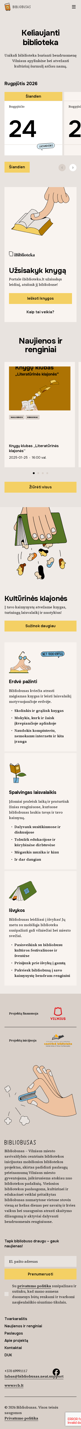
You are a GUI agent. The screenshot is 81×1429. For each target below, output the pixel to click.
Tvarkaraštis (15, 1318)
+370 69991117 (15, 1370)
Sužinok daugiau (40, 626)
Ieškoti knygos (40, 298)
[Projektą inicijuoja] (58, 1040)
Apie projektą (16, 1340)
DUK (8, 1355)
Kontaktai (13, 1347)
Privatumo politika (21, 1418)
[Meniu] (74, 7)
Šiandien (17, 167)
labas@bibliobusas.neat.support (33, 1376)
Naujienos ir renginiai (23, 1326)
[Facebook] (56, 1371)
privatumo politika (34, 1285)
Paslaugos (13, 1333)
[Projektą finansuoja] (58, 1013)
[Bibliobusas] (17, 7)
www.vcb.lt (13, 1385)
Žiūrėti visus (40, 487)
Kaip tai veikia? (40, 312)
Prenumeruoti (40, 1274)
